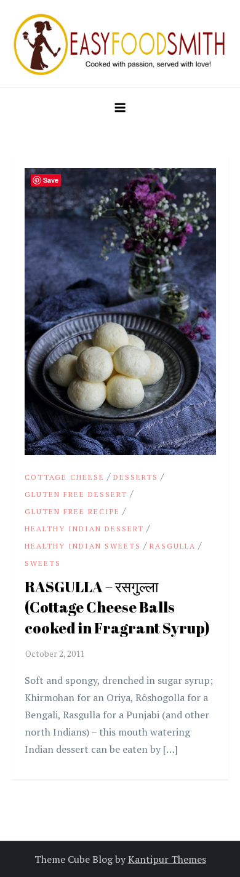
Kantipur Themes (167, 859)
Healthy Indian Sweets (83, 545)
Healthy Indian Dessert (84, 528)
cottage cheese (65, 477)
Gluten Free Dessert (76, 494)
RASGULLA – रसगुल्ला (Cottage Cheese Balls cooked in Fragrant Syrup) (117, 607)
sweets (43, 563)
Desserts (135, 477)
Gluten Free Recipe (72, 511)
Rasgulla (173, 545)
